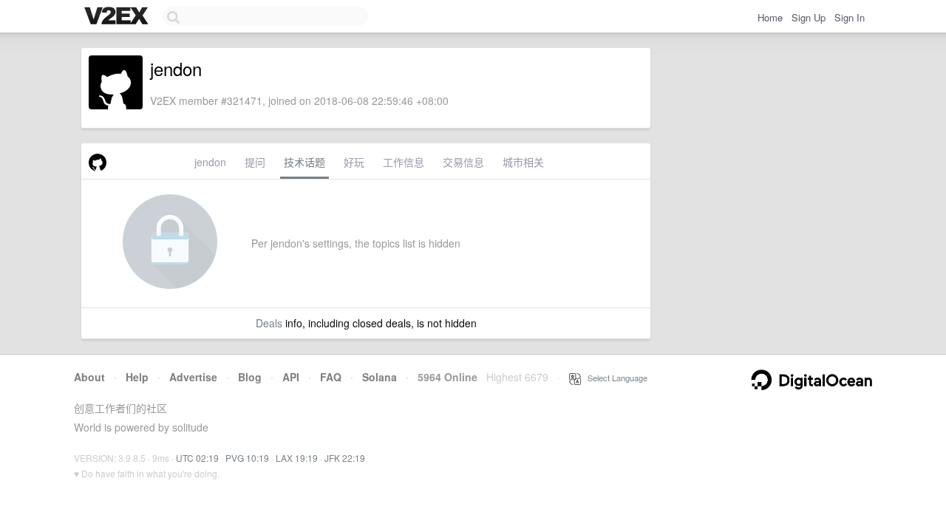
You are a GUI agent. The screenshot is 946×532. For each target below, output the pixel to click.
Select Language (614, 377)
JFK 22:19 (344, 457)
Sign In (849, 17)
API (290, 376)
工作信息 (403, 161)
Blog (250, 376)
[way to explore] (118, 17)
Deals (269, 323)
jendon (210, 161)
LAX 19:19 (297, 457)
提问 (255, 161)
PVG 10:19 (247, 457)
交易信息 (463, 161)
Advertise (193, 376)
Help (137, 376)
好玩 (354, 161)
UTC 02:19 (197, 457)
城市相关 (523, 161)
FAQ (330, 376)
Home (770, 17)
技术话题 (304, 161)
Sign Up (809, 17)
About (89, 376)
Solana (379, 376)
